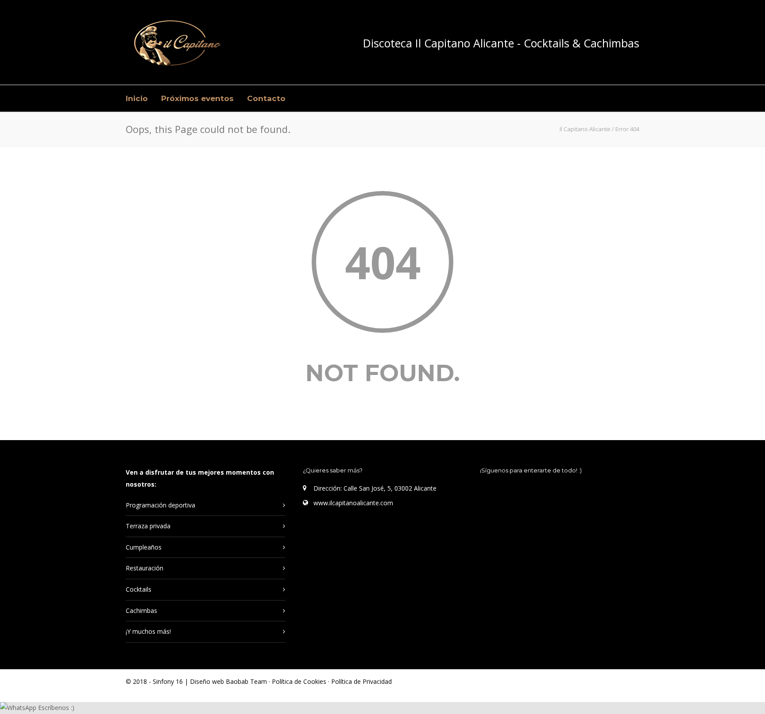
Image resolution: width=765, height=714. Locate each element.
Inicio (137, 98)
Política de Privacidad (361, 681)
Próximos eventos (197, 98)
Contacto (266, 98)
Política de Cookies (300, 681)
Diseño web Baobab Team (228, 681)
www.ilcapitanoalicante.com (353, 503)
